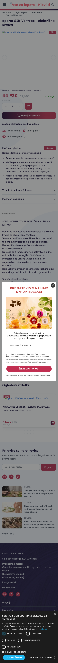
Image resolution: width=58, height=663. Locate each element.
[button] (29, 652)
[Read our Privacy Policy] (51, 360)
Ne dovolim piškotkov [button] (41, 657)
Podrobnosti (42, 629)
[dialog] (29, 637)
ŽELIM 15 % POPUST (29, 369)
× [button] (55, 614)
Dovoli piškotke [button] (14, 657)
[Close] (53, 285)
